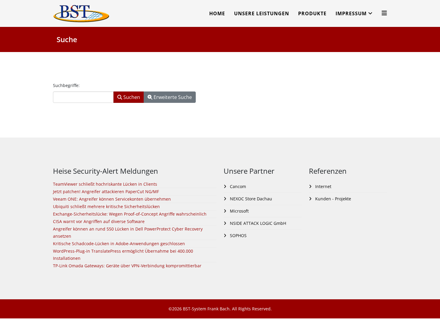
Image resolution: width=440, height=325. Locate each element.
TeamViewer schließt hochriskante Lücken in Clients (105, 184)
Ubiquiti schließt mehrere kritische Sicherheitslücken (106, 206)
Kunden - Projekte (332, 199)
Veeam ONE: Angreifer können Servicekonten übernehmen (112, 199)
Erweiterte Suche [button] (172, 97)
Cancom (237, 186)
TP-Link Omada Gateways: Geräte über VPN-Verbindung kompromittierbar (127, 265)
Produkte (312, 13)
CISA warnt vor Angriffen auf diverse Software (99, 221)
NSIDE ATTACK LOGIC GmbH (257, 223)
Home (217, 13)
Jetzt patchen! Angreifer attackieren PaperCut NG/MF (106, 191)
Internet (322, 186)
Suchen (131, 97)
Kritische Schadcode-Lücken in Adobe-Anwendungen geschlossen (119, 243)
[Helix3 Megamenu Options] (384, 13)
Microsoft (239, 211)
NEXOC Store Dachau (250, 199)
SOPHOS (238, 235)
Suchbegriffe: (66, 85)
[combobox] (83, 97)
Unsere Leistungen (261, 13)
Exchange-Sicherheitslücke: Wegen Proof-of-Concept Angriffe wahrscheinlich (130, 214)
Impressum (351, 13)
